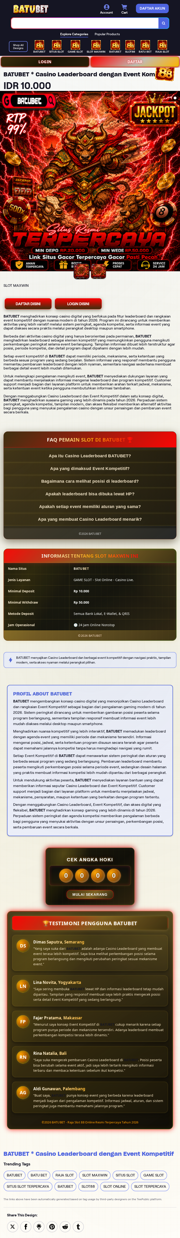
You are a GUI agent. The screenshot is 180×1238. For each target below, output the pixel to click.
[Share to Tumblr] (78, 1226)
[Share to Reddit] (65, 1226)
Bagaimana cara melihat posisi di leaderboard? (90, 481)
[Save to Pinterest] (52, 1226)
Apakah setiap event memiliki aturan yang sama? (90, 506)
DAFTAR (135, 61)
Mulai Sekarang (90, 894)
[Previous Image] (4, 182)
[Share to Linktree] (39, 1226)
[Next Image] (176, 182)
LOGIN (45, 61)
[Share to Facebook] (25, 1226)
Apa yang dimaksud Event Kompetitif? (90, 468)
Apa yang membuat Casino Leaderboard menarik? (90, 519)
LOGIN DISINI (78, 304)
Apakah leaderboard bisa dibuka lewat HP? (90, 494)
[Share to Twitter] (12, 1226)
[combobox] (85, 23)
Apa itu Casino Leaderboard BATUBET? (90, 456)
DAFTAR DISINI (28, 304)
